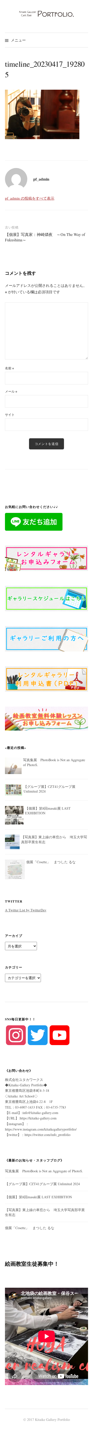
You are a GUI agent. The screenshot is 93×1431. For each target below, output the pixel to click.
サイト (10, 414)
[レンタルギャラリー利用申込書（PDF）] (46, 678)
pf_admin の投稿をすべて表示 (29, 198)
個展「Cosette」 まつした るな (29, 1227)
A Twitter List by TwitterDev (25, 910)
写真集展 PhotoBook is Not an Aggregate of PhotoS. (44, 1171)
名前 (9, 368)
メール (11, 391)
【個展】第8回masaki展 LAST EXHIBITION (38, 1197)
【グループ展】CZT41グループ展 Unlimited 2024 (42, 1183)
